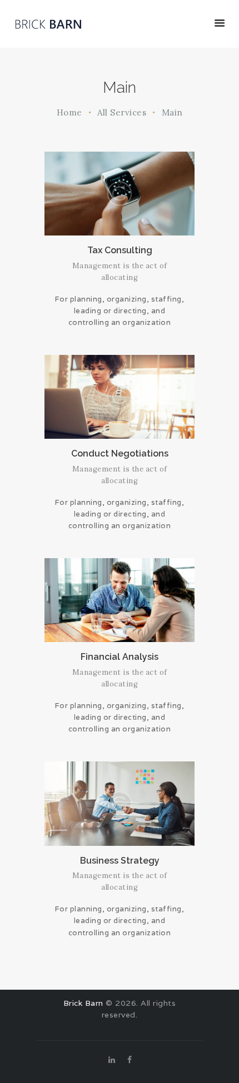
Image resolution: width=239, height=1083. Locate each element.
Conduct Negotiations (119, 453)
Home (69, 112)
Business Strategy (120, 860)
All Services (121, 112)
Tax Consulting (119, 250)
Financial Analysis (119, 656)
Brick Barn (83, 1003)
